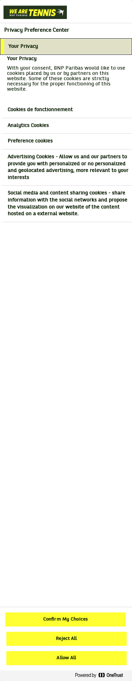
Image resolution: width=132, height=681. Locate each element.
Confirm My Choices (65, 619)
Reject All (66, 639)
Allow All (66, 658)
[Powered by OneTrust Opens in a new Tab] (101, 675)
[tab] (66, 46)
